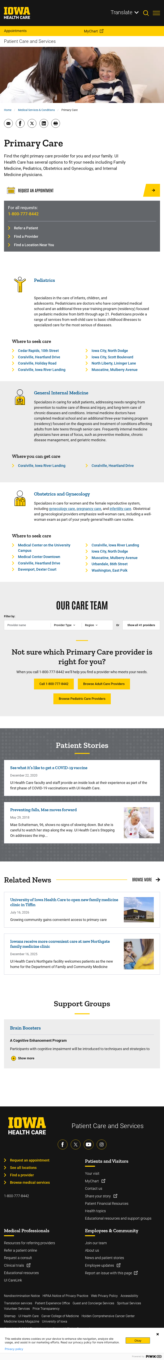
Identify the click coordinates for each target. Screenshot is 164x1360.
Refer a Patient (26, 228)
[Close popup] (157, 1334)
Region (89, 625)
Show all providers (141, 625)
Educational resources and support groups (118, 1218)
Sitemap (10, 1316)
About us (92, 1250)
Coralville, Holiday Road (37, 363)
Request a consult (18, 1258)
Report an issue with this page (108, 1273)
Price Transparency (46, 1309)
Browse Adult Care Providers (104, 684)
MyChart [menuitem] (91, 31)
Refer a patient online (20, 1250)
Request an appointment (29, 1160)
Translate (121, 12)
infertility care (120, 509)
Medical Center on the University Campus (44, 548)
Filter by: (9, 616)
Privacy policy (14, 1349)
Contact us (93, 1188)
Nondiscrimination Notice (22, 1296)
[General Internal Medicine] (20, 404)
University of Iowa (54, 1321)
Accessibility (129, 1296)
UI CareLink (13, 1280)
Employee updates (100, 1265)
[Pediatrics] (20, 291)
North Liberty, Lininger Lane (114, 363)
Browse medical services (30, 1182)
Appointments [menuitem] (15, 31)
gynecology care (62, 509)
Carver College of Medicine (60, 1316)
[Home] (19, 13)
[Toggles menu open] (156, 13)
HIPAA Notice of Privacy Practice (65, 1296)
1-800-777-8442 (23, 214)
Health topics (95, 1211)
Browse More (142, 879)
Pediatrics (44, 280)
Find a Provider (26, 236)
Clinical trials (14, 1265)
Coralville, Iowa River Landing (41, 370)
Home (7, 110)
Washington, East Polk (109, 570)
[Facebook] (63, 1144)
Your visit (92, 1173)
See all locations (23, 1168)
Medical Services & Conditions (36, 110)
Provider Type (63, 625)
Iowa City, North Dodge (110, 351)
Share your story (98, 1196)
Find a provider (22, 1175)
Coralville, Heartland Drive (39, 357)
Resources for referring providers (29, 1243)
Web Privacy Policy (104, 1296)
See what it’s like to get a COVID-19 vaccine (48, 767)
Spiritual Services (129, 1303)
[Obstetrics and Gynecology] (20, 505)
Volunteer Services (17, 1309)
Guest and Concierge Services (93, 1303)
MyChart (92, 1181)
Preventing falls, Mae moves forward (43, 809)
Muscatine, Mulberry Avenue (115, 370)
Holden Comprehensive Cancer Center (108, 1316)
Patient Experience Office (52, 1303)
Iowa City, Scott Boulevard (112, 357)
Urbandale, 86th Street (110, 564)
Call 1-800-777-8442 (53, 684)
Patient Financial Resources (106, 1203)
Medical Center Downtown (39, 557)
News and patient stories (104, 1258)
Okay (137, 1340)
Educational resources (21, 1273)
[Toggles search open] (148, 13)
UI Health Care (28, 1316)
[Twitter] (76, 1144)
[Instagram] (102, 1144)
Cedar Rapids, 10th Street (38, 351)
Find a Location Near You (34, 245)
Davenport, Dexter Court (37, 569)
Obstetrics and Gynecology (62, 494)
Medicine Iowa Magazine (21, 1321)
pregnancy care (89, 509)
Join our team (96, 1243)
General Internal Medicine (61, 393)
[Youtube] (89, 1144)
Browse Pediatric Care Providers (82, 699)
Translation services (18, 1303)
